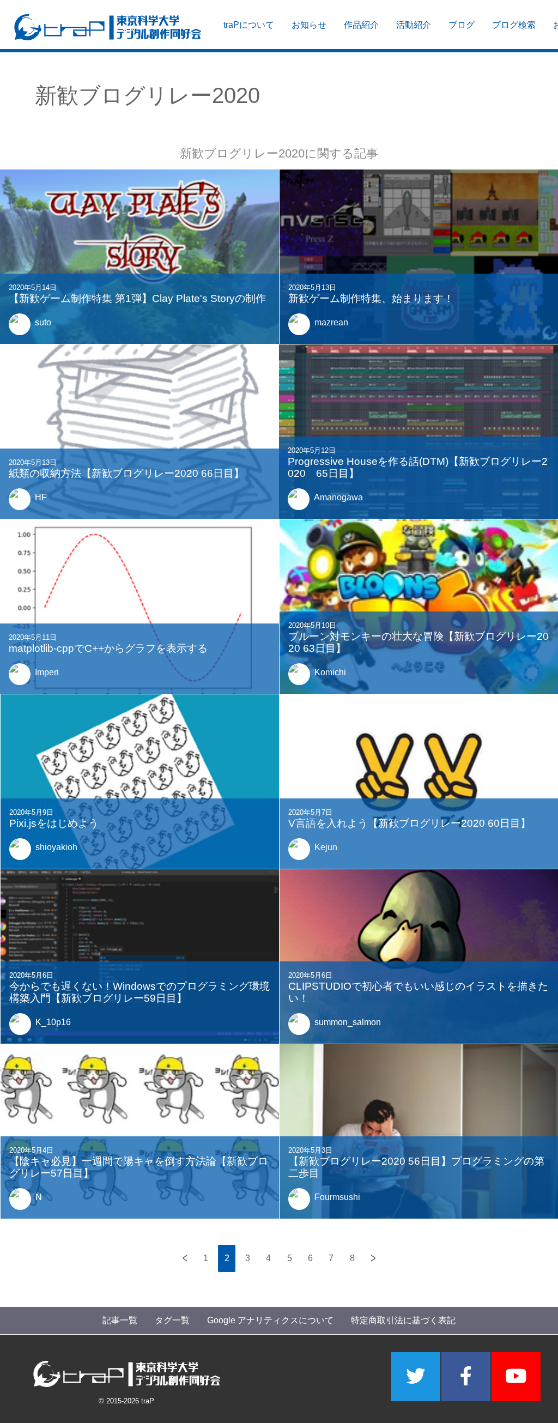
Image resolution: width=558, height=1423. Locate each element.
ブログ (461, 24)
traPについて (248, 24)
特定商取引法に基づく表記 (403, 1320)
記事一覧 (119, 1320)
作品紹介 (361, 24)
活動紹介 (413, 24)
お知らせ (309, 24)
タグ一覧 (172, 1320)
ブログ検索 (514, 24)
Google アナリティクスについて (270, 1320)
